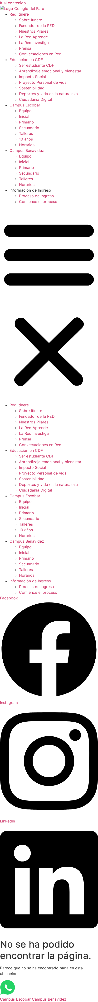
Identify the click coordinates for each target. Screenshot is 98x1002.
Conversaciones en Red (40, 54)
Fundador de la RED (37, 25)
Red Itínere (19, 14)
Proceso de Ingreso (36, 195)
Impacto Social (32, 76)
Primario (26, 122)
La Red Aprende (33, 37)
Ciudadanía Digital (35, 99)
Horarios (26, 144)
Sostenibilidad (31, 88)
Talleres (26, 133)
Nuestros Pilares (33, 31)
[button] (49, 303)
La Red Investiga (34, 42)
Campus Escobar (25, 105)
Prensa (25, 48)
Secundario (29, 127)
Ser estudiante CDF (36, 65)
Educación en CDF (26, 59)
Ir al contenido (13, 2)
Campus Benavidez (49, 999)
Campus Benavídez (27, 150)
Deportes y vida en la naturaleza (48, 93)
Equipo (25, 110)
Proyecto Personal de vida (43, 82)
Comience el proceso (38, 201)
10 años (26, 139)
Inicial (24, 116)
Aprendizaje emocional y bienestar (50, 71)
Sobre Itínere (30, 20)
